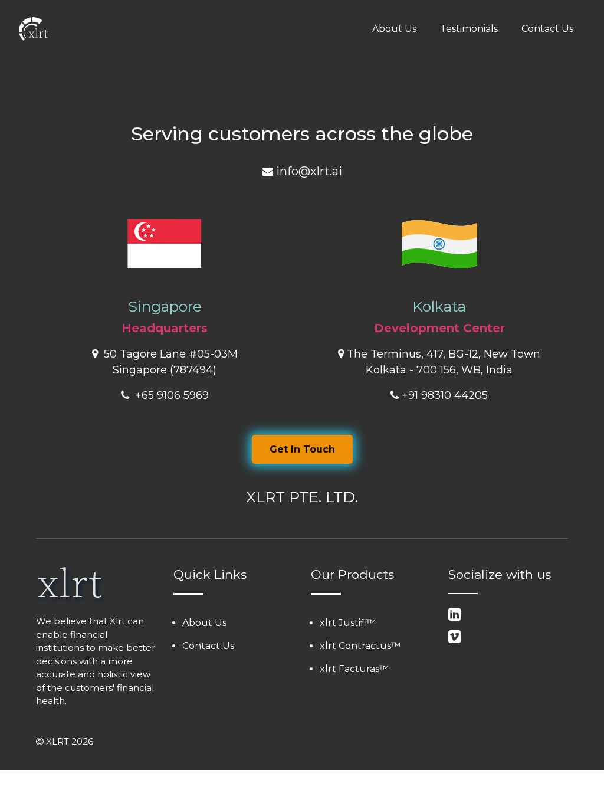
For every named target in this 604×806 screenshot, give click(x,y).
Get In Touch (302, 449)
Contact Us (547, 28)
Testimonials (469, 28)
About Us (394, 28)
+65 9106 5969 (170, 395)
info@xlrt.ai (309, 171)
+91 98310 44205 (445, 395)
